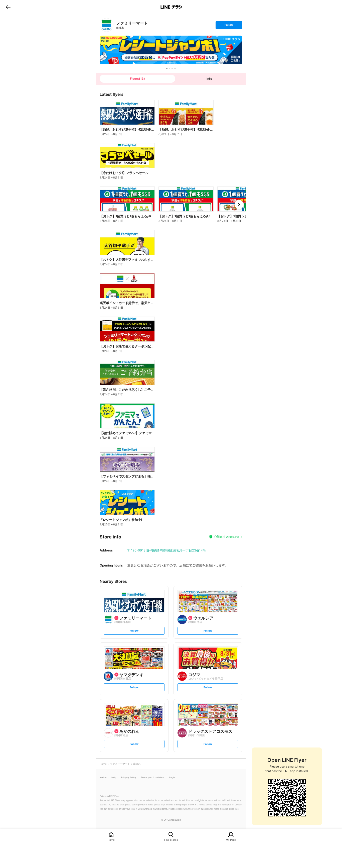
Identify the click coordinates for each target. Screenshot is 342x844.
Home (111, 839)
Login (172, 777)
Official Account (226, 537)
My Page (231, 839)
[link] (106, 25)
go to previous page (8, 7)
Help (113, 777)
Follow (228, 26)
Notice (103, 777)
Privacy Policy (128, 777)
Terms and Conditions (152, 777)
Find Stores (171, 839)
